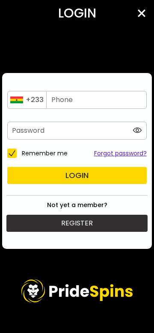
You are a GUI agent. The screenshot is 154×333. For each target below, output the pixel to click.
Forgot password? (120, 153)
